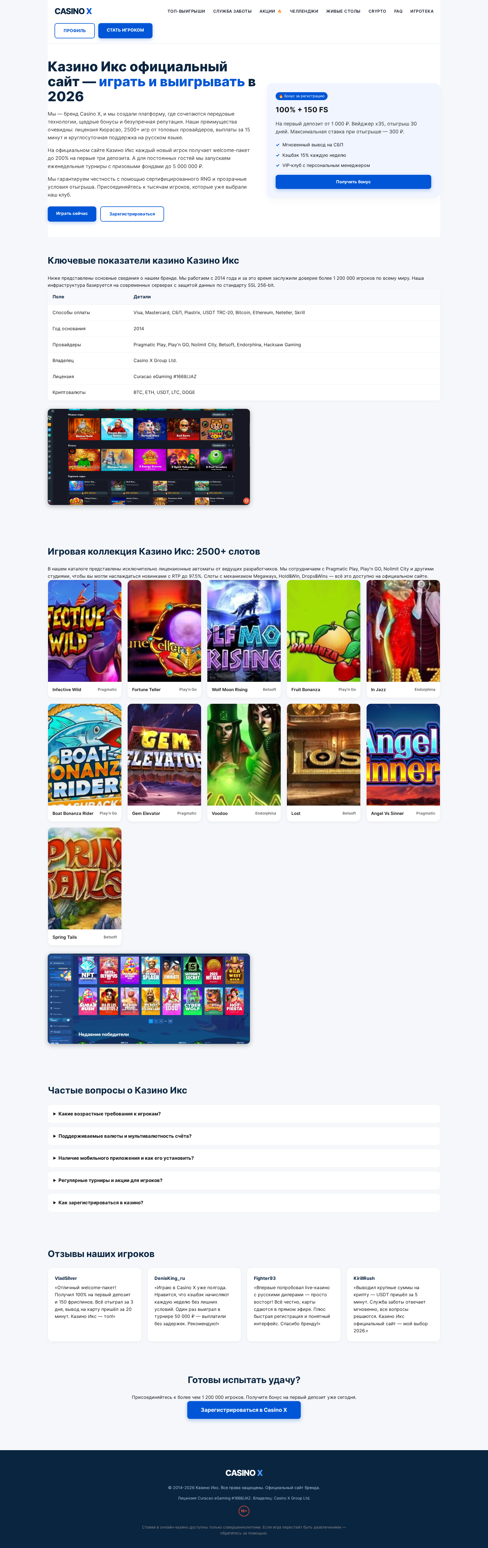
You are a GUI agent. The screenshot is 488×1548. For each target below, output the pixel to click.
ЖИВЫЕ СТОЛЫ (343, 11)
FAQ (398, 11)
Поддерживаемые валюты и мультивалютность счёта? (124, 1136)
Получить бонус (353, 181)
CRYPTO (377, 11)
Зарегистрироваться (132, 214)
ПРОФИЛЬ (75, 30)
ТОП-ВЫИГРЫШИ (186, 11)
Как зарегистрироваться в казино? (100, 1202)
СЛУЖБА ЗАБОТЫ (232, 11)
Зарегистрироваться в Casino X (243, 1409)
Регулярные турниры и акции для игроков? (110, 1180)
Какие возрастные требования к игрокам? (109, 1114)
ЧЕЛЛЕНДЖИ (304, 11)
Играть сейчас (72, 213)
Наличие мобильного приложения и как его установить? (126, 1158)
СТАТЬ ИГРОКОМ (125, 30)
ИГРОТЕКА (421, 11)
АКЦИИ (271, 11)
